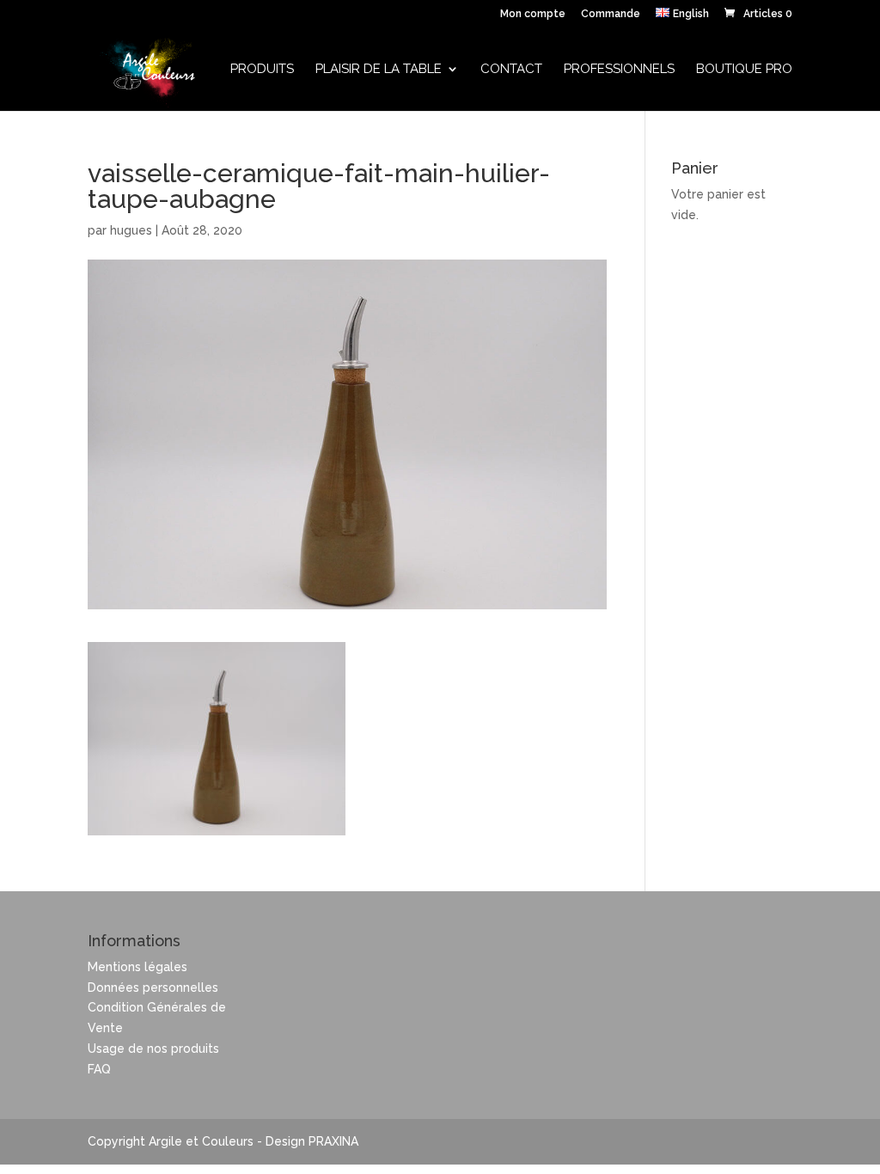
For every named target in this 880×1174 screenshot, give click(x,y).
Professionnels (619, 69)
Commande (610, 14)
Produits (262, 69)
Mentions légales (137, 967)
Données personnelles (153, 987)
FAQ (99, 1069)
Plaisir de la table (378, 69)
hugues (131, 230)
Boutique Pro (744, 69)
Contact (511, 69)
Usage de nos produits (153, 1048)
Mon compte (532, 14)
